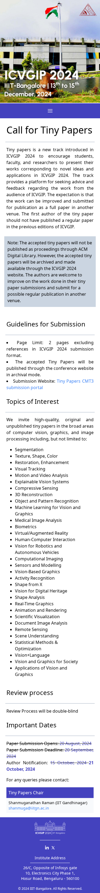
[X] (53, 848)
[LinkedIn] (47, 848)
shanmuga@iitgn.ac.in (29, 808)
